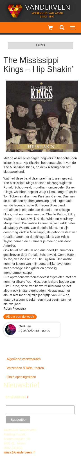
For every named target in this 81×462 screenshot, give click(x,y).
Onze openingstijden (21, 377)
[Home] (39, 11)
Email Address (17, 397)
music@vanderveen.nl (19, 453)
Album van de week (20, 317)
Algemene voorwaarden (24, 359)
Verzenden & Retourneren (25, 368)
